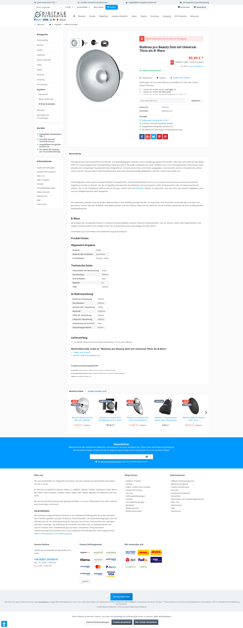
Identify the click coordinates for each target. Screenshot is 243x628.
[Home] (74, 16)
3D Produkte (42, 84)
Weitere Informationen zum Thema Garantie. (53, 533)
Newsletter (175, 496)
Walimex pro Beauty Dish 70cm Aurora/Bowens (138, 418)
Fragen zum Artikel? (181, 77)
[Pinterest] (159, 136)
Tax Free (129, 493)
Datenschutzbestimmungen (111, 461)
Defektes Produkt (133, 481)
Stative (40, 69)
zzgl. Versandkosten (196, 66)
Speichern (195, 100)
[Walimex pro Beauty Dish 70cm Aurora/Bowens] (138, 406)
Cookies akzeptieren (122, 622)
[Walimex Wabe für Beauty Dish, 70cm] (193, 406)
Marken (40, 45)
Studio (39, 50)
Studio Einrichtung (134, 490)
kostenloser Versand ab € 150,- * (50, 135)
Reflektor (140, 188)
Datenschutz (42, 196)
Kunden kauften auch (97, 391)
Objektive (41, 55)
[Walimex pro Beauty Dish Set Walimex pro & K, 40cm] (110, 406)
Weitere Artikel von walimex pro (86, 355)
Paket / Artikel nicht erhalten (138, 487)
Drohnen (40, 74)
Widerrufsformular (134, 511)
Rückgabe (130, 505)
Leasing (129, 484)
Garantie (175, 490)
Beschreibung (75, 153)
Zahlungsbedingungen (135, 496)
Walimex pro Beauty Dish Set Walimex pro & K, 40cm (110, 418)
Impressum (41, 204)
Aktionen (40, 110)
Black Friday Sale (45, 99)
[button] (4, 624)
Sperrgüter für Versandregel (43, 116)
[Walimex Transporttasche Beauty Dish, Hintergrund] (166, 406)
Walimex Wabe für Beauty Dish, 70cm (194, 418)
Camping (40, 79)
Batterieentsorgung (179, 484)
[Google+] (147, 136)
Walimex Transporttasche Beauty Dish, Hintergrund (166, 418)
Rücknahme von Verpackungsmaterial (187, 499)
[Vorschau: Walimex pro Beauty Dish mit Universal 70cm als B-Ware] (74, 42)
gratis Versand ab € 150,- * (47, 2)
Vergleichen (146, 78)
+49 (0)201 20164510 (46, 559)
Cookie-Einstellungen (46, 167)
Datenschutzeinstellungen (97, 622)
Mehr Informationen (162, 616)
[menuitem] (49, 7)
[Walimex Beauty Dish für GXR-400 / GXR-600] (82, 406)
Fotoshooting (42, 40)
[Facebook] (142, 136)
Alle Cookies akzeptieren (146, 622)
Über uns (41, 176)
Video (39, 65)
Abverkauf (43, 94)
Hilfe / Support (43, 180)
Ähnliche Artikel (76, 391)
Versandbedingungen (46, 188)
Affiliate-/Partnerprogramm (182, 481)
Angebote (41, 89)
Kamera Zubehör (44, 60)
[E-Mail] (165, 136)
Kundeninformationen (46, 172)
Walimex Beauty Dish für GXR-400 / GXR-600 (82, 418)
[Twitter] (153, 136)
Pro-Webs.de (141, 607)
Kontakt (40, 184)
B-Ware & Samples (46, 104)
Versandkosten (43, 602)
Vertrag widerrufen (121, 596)
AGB (38, 200)
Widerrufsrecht (43, 192)
